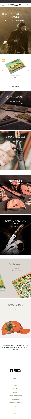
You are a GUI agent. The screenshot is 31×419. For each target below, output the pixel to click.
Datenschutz (15, 378)
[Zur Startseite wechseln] (15, 4)
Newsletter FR (15, 392)
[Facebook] (11, 370)
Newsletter (15, 388)
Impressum (15, 382)
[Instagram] (15, 370)
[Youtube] (19, 370)
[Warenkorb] (28, 5)
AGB (16, 406)
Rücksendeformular (15, 399)
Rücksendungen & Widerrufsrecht (15, 402)
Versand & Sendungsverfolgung (15, 395)
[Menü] (3, 5)
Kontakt (15, 385)
